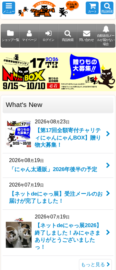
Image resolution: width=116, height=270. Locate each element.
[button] (8, 8)
